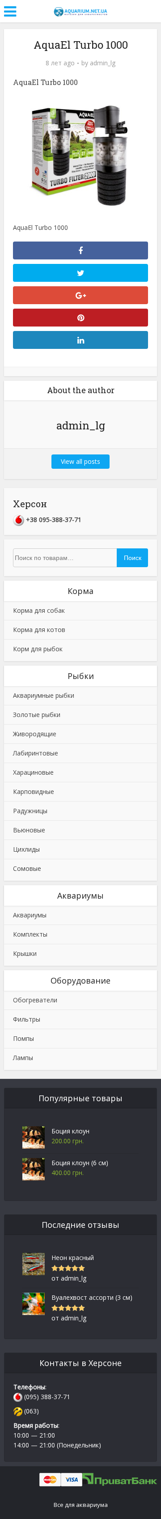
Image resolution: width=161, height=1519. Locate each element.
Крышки (25, 953)
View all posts (80, 461)
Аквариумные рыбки (43, 695)
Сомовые (27, 868)
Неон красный (72, 1257)
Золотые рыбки (36, 714)
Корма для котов (39, 629)
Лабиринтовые (35, 753)
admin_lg (102, 63)
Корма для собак (39, 610)
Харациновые (33, 772)
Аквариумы (30, 915)
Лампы (23, 1057)
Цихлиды (26, 849)
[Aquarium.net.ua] (80, 10)
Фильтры (26, 1019)
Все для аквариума (81, 1505)
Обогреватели (35, 1000)
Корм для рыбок (38, 649)
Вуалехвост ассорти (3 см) (91, 1297)
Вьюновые (29, 830)
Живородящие (34, 734)
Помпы (23, 1038)
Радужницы (30, 810)
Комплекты (30, 934)
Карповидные (33, 791)
